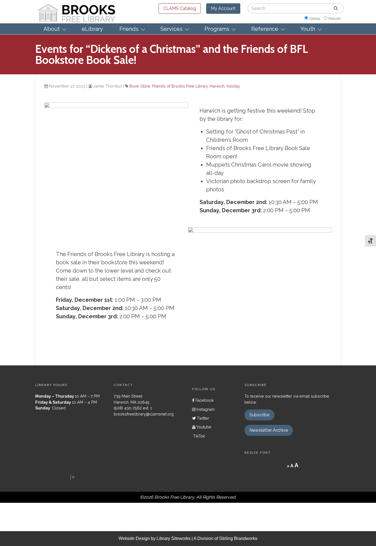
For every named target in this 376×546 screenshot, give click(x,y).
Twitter (202, 418)
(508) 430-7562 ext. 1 (133, 408)
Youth (307, 29)
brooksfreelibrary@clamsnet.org (144, 414)
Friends (128, 29)
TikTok (198, 436)
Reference (264, 29)
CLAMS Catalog (179, 8)
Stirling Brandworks (238, 538)
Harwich (217, 86)
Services (171, 29)
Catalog (314, 18)
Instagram (205, 409)
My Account (223, 8)
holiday (233, 86)
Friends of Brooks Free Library (180, 86)
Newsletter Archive (268, 430)
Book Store (139, 86)
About (51, 29)
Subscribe (259, 414)
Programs (217, 29)
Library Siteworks (173, 538)
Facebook (204, 400)
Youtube (203, 427)
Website (334, 18)
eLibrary (92, 29)
